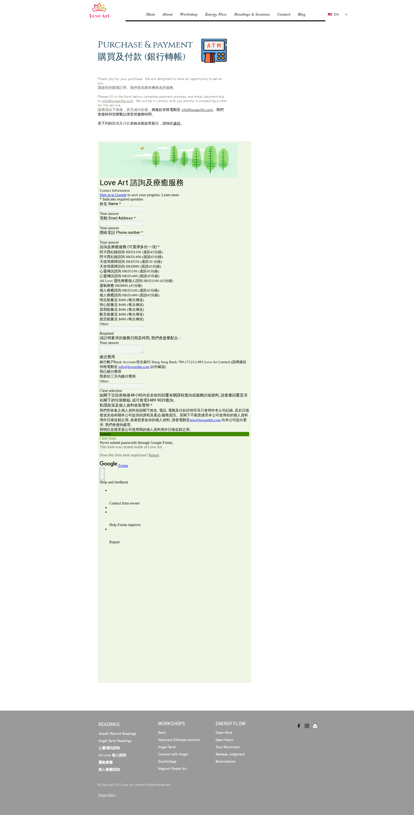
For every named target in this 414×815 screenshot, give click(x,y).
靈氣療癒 (105, 762)
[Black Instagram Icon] (307, 726)
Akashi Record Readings (117, 734)
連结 (176, 123)
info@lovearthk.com (117, 101)
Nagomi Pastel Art (172, 769)
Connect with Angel (173, 754)
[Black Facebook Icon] (299, 726)
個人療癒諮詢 (109, 770)
